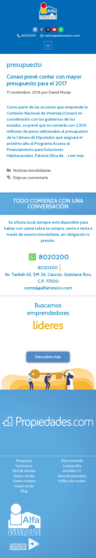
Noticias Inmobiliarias (32, 170)
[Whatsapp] (61, 29)
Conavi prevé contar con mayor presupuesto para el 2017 (44, 80)
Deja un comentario (30, 177)
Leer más (76, 155)
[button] (48, 45)
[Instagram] (48, 29)
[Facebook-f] (41, 29)
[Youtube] (54, 29)
